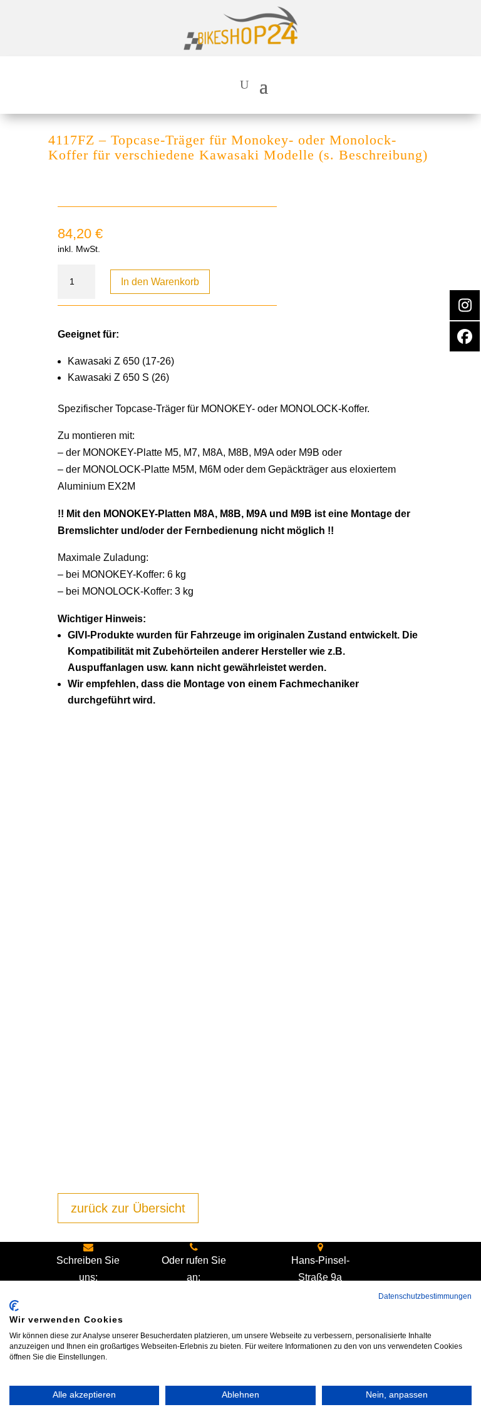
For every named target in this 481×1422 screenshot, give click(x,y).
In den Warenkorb (160, 281)
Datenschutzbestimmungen (425, 1296)
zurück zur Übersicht (128, 1208)
